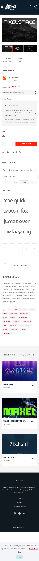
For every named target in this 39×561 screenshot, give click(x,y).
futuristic (14, 314)
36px (15, 182)
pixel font (13, 325)
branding (23, 310)
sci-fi (27, 325)
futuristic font (24, 314)
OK (20, 557)
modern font (27, 321)
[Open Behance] (24, 514)
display (32, 310)
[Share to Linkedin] (8, 152)
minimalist (6, 321)
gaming (12, 318)
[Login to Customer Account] (36, 6)
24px (6, 182)
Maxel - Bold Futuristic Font (15, 421)
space (5, 329)
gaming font (23, 318)
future (5, 314)
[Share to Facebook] (11, 152)
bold (15, 310)
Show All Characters (19, 265)
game (5, 318)
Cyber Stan (8, 458)
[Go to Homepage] (10, 9)
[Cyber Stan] (19, 444)
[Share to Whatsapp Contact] (20, 152)
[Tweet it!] (14, 152)
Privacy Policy (19, 498)
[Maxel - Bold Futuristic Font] (19, 408)
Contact (19, 502)
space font (14, 329)
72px (33, 182)
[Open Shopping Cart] (31, 6)
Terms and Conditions (20, 506)
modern (16, 321)
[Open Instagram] (19, 514)
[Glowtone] (19, 371)
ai (9, 310)
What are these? (16, 86)
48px (24, 182)
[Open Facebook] (15, 514)
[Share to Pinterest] (17, 152)
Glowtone (8, 385)
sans (21, 325)
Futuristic (7, 388)
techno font (7, 333)
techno (23, 329)
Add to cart (26, 144)
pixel (4, 325)
